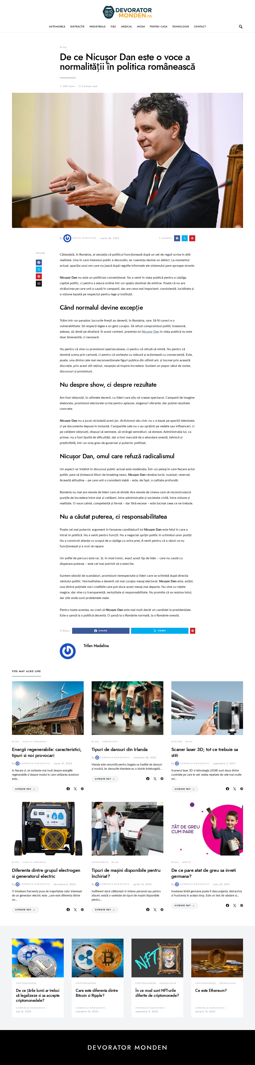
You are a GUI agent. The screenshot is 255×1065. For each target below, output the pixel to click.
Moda (141, 26)
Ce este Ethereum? (211, 990)
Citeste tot (23, 789)
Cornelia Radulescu (35, 763)
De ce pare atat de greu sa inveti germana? (203, 873)
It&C (113, 26)
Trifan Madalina (84, 237)
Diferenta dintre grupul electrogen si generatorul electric (46, 873)
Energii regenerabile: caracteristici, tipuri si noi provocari (47, 752)
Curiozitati (110, 741)
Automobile (57, 26)
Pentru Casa (159, 26)
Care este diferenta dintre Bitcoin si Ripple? (97, 993)
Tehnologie (180, 26)
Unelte (186, 862)
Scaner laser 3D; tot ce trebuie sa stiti (204, 752)
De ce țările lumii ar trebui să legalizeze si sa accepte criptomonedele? (38, 995)
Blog (63, 47)
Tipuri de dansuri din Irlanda (120, 749)
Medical (126, 26)
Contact (200, 26)
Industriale (97, 26)
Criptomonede (26, 983)
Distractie (77, 26)
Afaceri (176, 741)
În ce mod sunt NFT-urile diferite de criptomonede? (157, 993)
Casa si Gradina (34, 741)
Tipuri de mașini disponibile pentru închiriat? (126, 873)
